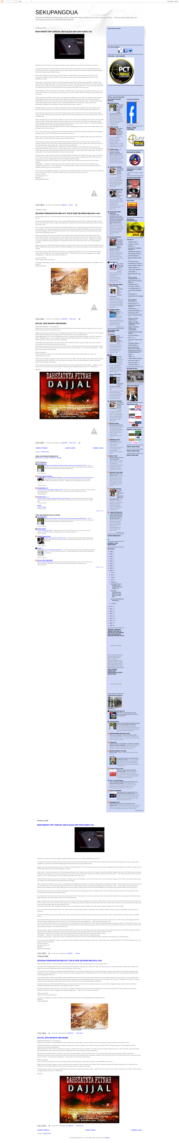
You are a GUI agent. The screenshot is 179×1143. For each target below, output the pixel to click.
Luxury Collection (42, 507)
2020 (111, 565)
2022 (111, 561)
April (112, 577)
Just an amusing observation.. (45, 530)
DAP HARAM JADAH (134, 253)
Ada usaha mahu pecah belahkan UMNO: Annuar (50, 489)
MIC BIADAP (131, 294)
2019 (111, 568)
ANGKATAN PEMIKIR (116, 167)
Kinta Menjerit (114, 262)
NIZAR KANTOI (132, 303)
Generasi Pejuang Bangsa (44, 476)
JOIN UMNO (131, 271)
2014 (111, 613)
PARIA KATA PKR (133, 313)
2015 (111, 611)
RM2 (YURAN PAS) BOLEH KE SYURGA (134, 348)
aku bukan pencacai (115, 488)
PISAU (39, 505)
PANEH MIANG (41, 529)
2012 (111, 618)
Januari (113, 603)
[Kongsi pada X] (40, 205)
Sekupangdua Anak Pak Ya (133, 101)
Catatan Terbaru (41, 448)
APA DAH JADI (132, 242)
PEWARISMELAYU (42, 488)
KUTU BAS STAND (133, 286)
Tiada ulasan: (73, 319)
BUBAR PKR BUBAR (134, 251)
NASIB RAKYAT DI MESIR (135, 296)
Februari (113, 582)
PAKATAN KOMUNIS (134, 311)
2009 (111, 625)
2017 (111, 606)
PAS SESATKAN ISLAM (135, 315)
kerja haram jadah (133, 360)
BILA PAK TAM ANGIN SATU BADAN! (116, 285)
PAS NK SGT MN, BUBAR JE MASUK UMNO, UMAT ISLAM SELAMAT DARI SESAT (66, 465)
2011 (111, 620)
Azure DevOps (113, 752)
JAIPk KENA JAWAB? (134, 269)
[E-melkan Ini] (36, 205)
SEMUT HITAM (114, 127)
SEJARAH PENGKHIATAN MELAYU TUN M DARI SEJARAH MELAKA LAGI (67, 213)
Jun (112, 572)
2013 (111, 616)
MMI (111, 355)
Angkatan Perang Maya (116, 472)
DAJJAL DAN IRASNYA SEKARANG (50, 323)
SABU (130, 354)
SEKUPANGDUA (56, 12)
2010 (111, 623)
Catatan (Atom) (45, 451)
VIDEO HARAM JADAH (134, 358)
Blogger (107, 1137)
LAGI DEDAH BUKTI (134, 288)
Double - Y (40, 548)
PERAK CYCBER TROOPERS (133, 319)
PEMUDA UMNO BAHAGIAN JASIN (119, 733)
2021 (111, 563)
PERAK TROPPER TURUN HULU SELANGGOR (133, 328)
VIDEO (130, 356)
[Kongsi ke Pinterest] (43, 205)
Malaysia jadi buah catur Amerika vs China (55, 538)
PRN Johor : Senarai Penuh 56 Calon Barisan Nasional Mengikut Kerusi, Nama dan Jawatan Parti (127, 714)
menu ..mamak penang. (116, 780)
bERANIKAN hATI (115, 802)
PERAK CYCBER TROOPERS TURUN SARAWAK (134, 323)
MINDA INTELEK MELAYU (117, 711)
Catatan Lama (98, 448)
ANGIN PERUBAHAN (115, 790)
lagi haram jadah (132, 362)
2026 (111, 551)
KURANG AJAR (132, 284)
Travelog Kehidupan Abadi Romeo (115, 237)
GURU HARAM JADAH (134, 265)
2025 (111, 554)
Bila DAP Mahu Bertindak (116, 425)
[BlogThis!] (38, 205)
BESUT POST (113, 456)
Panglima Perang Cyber (116, 768)
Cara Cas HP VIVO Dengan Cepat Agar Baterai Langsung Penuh (54, 498)
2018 (111, 570)
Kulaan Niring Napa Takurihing (115, 212)
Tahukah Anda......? (43, 497)
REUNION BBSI (132, 345)
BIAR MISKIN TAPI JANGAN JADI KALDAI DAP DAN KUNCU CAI (63, 32)
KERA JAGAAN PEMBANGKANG (133, 278)
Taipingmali (113, 742)
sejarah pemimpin (133, 364)
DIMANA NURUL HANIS (134, 258)
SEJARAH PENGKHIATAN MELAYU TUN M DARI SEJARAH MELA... (116, 593)
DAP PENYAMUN (133, 256)
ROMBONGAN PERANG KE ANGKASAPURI (135, 351)
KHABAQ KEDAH (114, 310)
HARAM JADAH (132, 267)
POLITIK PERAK (133, 335)
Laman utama (70, 448)
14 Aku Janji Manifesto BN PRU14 (53, 550)
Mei (112, 575)
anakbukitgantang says (44, 536)
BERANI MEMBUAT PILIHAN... (118, 751)
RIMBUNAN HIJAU (115, 439)
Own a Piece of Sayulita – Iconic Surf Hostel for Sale (123, 735)
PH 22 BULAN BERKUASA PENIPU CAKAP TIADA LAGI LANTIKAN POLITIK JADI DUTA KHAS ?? (69, 477)
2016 (111, 609)
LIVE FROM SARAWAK (134, 290)
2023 (111, 558)
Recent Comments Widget (133, 172)
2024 (111, 556)
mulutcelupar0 (113, 441)
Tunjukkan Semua (99, 510)
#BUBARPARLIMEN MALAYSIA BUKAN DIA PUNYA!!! (120, 131)
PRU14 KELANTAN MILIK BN (45, 562)
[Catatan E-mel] (76, 205)
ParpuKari (112, 757)
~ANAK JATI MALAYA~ (116, 512)
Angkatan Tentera (133, 244)
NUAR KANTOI (132, 308)
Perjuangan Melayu (133, 343)
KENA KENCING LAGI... (135, 274)
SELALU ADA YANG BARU (45, 560)
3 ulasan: (71, 205)
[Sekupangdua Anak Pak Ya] (131, 123)
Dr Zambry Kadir (132, 261)
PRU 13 (130, 337)
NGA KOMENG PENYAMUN (132, 300)
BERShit (130, 246)
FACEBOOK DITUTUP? (134, 263)
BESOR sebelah (114, 423)
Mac (112, 579)
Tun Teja (112, 334)
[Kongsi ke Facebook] (42, 205)
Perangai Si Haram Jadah (135, 339)
